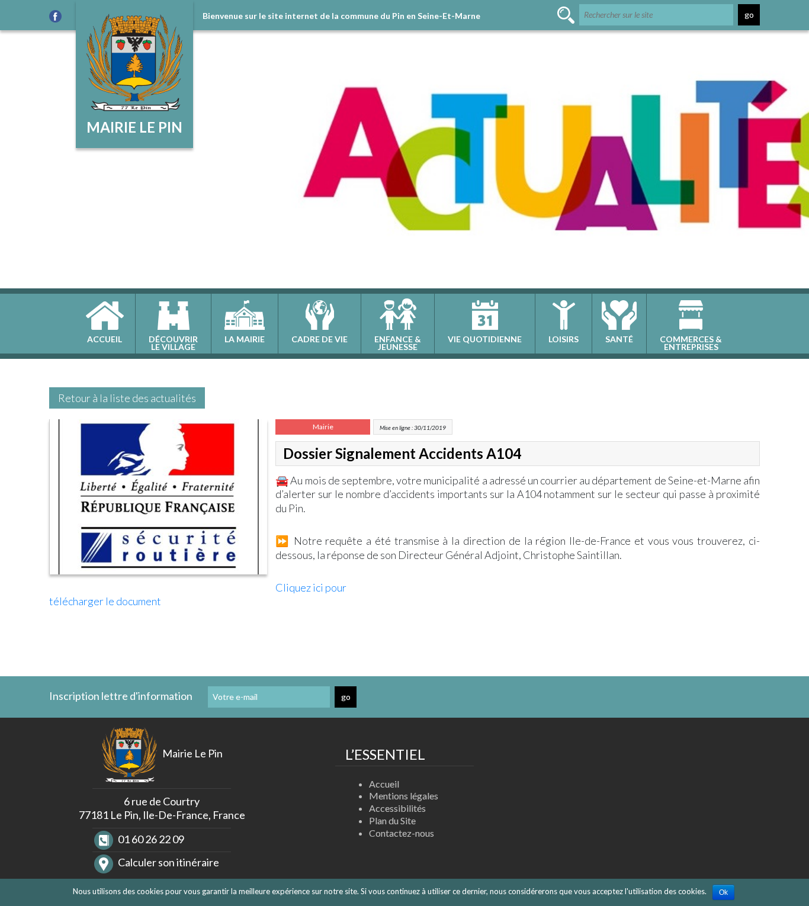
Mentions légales (403, 795)
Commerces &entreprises (691, 343)
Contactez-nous (401, 832)
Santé (619, 339)
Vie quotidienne (485, 339)
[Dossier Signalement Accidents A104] (158, 500)
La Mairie (244, 339)
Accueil (104, 339)
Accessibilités (397, 808)
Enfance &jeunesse (397, 343)
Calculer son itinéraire (167, 862)
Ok (723, 892)
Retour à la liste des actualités (127, 397)
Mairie (323, 426)
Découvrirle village (173, 343)
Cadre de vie (319, 339)
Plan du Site (392, 820)
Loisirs (563, 339)
